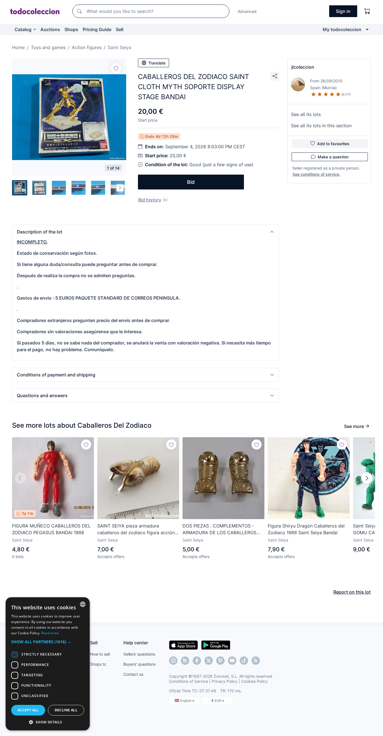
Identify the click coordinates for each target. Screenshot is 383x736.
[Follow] (116, 68)
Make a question (333, 156)
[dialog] (48, 663)
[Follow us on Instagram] (173, 660)
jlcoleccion (302, 67)
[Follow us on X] (208, 660)
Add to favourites (333, 143)
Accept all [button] (28, 710)
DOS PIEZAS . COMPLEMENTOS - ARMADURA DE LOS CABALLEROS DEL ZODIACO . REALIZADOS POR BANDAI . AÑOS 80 (219, 529)
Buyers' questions (139, 664)
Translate (156, 63)
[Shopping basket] (367, 11)
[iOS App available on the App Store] (183, 644)
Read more (50, 633)
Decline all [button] (66, 710)
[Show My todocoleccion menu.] (367, 29)
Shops (71, 29)
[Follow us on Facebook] (197, 660)
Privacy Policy (224, 681)
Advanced (247, 11)
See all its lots (306, 114)
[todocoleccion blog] (256, 660)
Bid (191, 182)
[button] (145, 231)
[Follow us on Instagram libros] (185, 660)
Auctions (50, 29)
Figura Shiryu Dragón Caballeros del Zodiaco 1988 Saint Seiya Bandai (306, 529)
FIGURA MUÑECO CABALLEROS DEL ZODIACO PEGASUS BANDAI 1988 (51, 529)
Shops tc (98, 664)
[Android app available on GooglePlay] (215, 644)
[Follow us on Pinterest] (220, 660)
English (186, 700)
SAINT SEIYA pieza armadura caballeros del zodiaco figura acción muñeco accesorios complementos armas (136, 529)
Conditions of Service (188, 681)
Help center (135, 642)
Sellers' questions (139, 654)
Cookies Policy (254, 681)
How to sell (100, 654)
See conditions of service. (316, 174)
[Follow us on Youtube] (232, 660)
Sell (119, 29)
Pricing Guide (97, 29)
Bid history (149, 200)
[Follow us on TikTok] (244, 660)
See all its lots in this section (321, 125)
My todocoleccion (342, 29)
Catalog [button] (24, 29)
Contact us (133, 674)
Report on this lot (352, 592)
